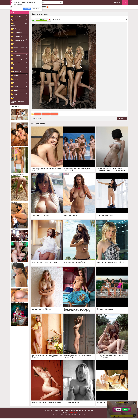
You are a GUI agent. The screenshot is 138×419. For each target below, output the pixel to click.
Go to (125, 409)
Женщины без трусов (18, 47)
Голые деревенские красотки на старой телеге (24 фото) (110, 356)
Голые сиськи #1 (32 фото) (40, 215)
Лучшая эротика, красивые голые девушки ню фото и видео (69, 414)
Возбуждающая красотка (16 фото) (75, 262)
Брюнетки (15, 79)
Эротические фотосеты (15, 24)
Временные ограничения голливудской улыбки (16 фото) (46, 356)
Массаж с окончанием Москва (17, 102)
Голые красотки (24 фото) (72, 215)
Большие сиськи (17, 32)
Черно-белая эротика (15, 63)
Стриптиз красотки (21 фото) (106, 215)
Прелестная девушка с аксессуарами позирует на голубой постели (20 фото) (77, 310)
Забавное (15, 90)
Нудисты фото (17, 71)
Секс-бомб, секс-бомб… (72, 403)
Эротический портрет (18, 59)
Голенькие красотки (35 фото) (41, 309)
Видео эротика (17, 16)
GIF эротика (16, 20)
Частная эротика (17, 67)
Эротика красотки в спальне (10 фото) (44, 262)
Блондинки (16, 75)
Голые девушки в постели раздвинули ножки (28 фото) (46, 169)
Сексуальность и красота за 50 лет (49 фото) (46, 403)
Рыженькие (16, 82)
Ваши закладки (43, 6)
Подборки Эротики (18, 28)
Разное (15, 94)
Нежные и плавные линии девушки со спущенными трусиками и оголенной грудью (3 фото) (112, 169)
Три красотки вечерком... (105, 309)
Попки (14, 44)
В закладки (58, 20)
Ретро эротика (17, 55)
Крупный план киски (18, 40)
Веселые (15, 86)
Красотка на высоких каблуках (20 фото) (110, 262)
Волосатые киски (17, 36)
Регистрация (117, 2)
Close (118, 409)
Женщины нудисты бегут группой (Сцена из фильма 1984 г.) (78, 169)
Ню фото (15, 51)
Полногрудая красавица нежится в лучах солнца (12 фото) (77, 356)
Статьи (15, 98)
